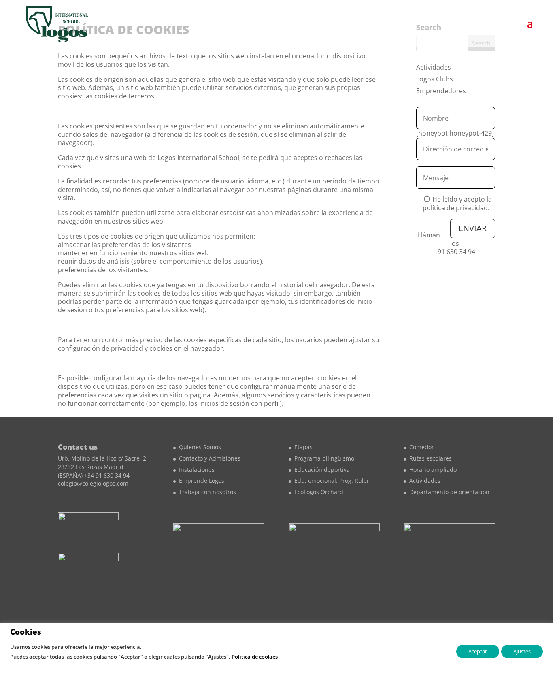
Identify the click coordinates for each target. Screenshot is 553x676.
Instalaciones (197, 469)
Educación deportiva (322, 469)
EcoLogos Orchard (318, 492)
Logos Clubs (434, 79)
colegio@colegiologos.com (93, 483)
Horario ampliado (433, 469)
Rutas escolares (430, 458)
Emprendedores (441, 90)
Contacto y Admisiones (209, 458)
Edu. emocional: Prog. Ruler (331, 480)
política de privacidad (455, 207)
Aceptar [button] (477, 651)
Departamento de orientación (449, 492)
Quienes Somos (200, 447)
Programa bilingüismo (324, 458)
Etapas (303, 447)
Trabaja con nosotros (207, 492)
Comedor (421, 447)
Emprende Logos (201, 480)
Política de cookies (255, 656)
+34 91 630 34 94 (107, 475)
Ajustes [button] (522, 651)
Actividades (433, 67)
